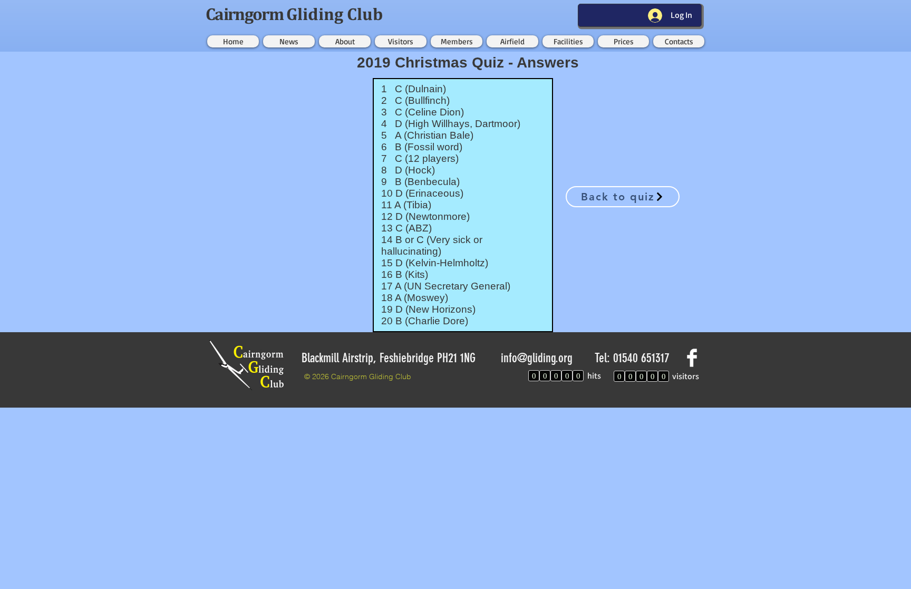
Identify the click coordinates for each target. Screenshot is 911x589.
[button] (289, 41)
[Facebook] (692, 358)
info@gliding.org (537, 358)
